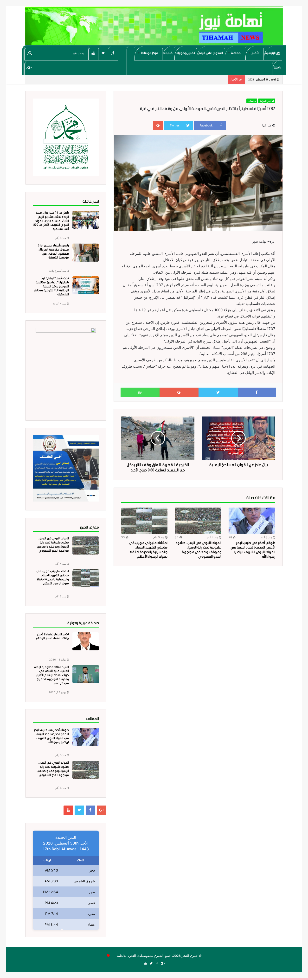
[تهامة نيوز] (154, 28)
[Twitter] (103, 53)
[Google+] (29, 67)
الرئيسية (270, 53)
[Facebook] (113, 53)
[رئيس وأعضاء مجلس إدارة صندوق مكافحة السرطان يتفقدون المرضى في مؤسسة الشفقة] (85, 253)
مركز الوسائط (149, 53)
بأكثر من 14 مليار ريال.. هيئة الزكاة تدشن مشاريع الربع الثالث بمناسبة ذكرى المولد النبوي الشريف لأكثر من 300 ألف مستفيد (51, 220)
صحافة (236, 53)
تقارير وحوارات (185, 53)
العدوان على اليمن (210, 53)
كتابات (168, 53)
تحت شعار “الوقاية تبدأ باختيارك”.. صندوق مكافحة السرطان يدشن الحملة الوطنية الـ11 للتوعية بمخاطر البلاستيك (51, 286)
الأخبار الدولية (267, 101)
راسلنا (277, 67)
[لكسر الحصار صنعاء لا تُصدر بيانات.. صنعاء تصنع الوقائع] (85, 641)
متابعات (252, 101)
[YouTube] (93, 53)
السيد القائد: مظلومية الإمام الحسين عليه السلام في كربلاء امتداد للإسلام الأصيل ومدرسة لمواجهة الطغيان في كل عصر (51, 675)
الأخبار (255, 53)
